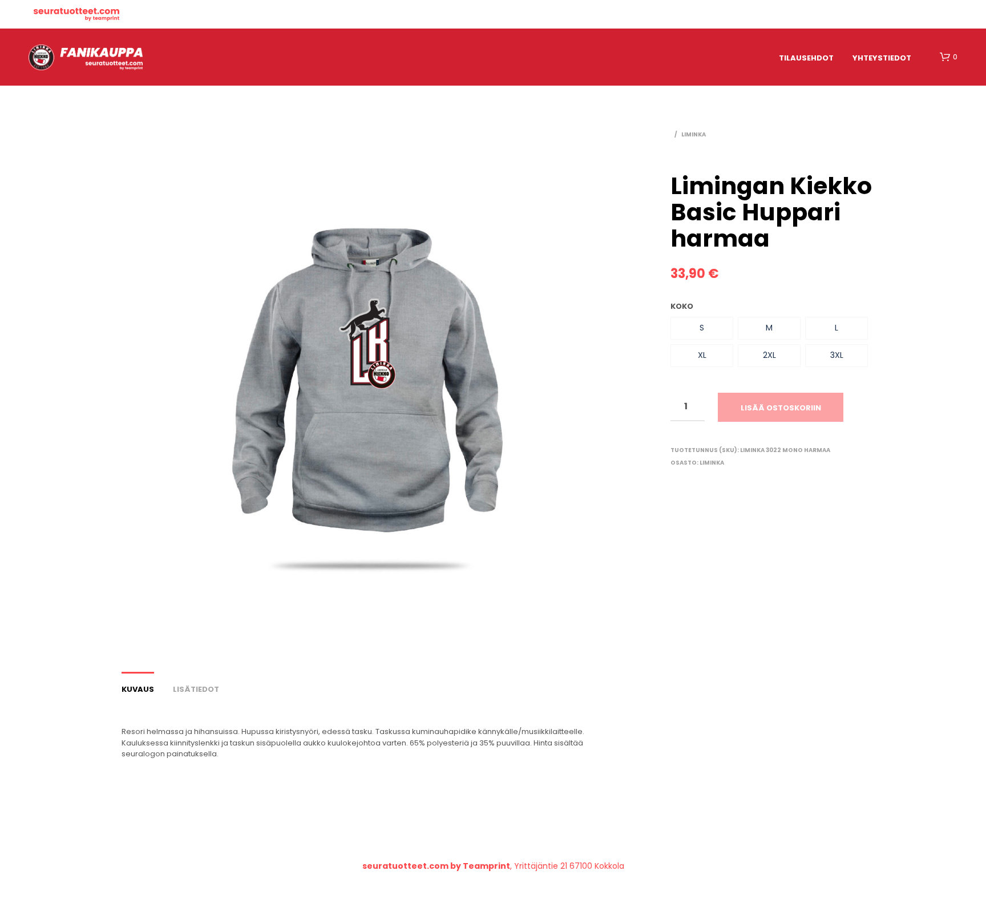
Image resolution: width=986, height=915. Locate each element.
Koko (681, 306)
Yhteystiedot (881, 58)
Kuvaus (138, 689)
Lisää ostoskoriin (781, 407)
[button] (701, 328)
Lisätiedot (196, 689)
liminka (693, 134)
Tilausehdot (806, 58)
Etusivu (76, 14)
